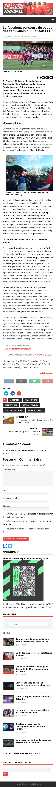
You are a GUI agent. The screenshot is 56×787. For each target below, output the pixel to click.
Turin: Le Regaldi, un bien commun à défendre (33, 697)
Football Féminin (30, 405)
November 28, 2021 (43, 354)
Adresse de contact (11, 498)
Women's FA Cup (35, 410)
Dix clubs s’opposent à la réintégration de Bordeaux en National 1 (30, 726)
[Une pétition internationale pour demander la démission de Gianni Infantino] (8, 672)
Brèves (6, 632)
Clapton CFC (31, 400)
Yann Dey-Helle (30, 36)
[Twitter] (43, 77)
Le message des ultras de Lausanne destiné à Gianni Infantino (33, 741)
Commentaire (9, 469)
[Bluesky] (51, 77)
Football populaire (14, 410)
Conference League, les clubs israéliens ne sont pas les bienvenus (33, 683)
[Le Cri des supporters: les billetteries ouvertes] (8, 658)
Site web (6, 506)
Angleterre (15, 400)
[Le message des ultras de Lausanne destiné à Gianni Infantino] (8, 745)
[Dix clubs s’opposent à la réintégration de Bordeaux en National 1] (8, 729)
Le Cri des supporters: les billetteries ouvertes (34, 654)
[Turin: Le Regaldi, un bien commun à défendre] (8, 701)
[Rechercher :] (28, 624)
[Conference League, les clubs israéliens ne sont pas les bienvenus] (8, 688)
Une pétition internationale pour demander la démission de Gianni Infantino (32, 669)
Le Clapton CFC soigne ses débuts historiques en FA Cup (32, 711)
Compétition (11, 405)
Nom (5, 490)
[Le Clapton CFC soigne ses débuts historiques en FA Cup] (8, 715)
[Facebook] (39, 77)
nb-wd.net (38, 784)
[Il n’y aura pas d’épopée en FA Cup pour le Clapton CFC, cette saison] (8, 644)
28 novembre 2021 (12, 36)
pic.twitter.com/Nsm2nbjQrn (18, 348)
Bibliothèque (10, 552)
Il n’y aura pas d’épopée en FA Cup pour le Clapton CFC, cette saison (32, 640)
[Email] (47, 77)
